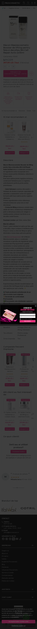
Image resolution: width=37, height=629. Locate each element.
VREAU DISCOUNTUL (27, 321)
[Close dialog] (35, 306)
